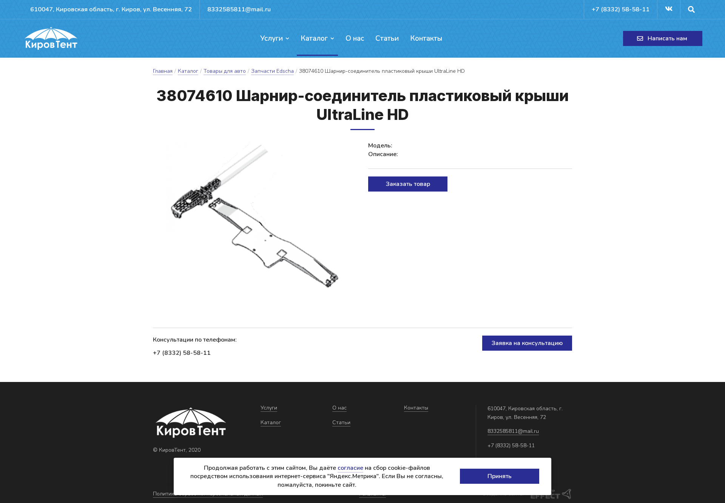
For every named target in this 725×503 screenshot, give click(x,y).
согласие (350, 468)
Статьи (387, 38)
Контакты (426, 38)
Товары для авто (225, 71)
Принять (499, 476)
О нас (355, 38)
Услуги (271, 38)
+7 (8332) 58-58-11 (620, 9)
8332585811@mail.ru (239, 9)
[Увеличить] (255, 217)
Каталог (314, 38)
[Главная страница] (51, 38)
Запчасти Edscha (272, 71)
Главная (163, 71)
